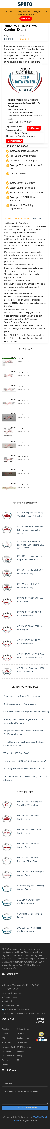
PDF (18, 1060)
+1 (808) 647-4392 (12, 989)
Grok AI (5, 1065)
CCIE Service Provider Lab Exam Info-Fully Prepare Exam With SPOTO (30, 544)
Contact (5, 1033)
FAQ (3, 1038)
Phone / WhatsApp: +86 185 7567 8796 (21, 985)
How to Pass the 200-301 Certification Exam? (24, 761)
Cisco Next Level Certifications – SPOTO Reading (26, 712)
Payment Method (8, 1047)
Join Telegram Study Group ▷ (17, 1009)
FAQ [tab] (40, 219)
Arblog (19, 1056)
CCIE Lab (20, 1033)
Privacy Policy (7, 1042)
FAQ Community (8, 1056)
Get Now (25, 18)
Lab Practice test (23, 1038)
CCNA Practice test (24, 1047)
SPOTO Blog (7, 1051)
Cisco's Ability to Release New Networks (22, 696)
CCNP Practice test (24, 1042)
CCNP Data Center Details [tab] (17, 219)
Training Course (23, 1029)
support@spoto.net (13, 993)
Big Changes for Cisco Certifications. (20, 704)
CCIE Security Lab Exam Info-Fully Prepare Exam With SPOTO (30, 530)
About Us (5, 1029)
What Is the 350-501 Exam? (16, 753)
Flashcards (6, 1060)
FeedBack (20, 1051)
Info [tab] (34, 219)
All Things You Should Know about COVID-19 (24, 769)
